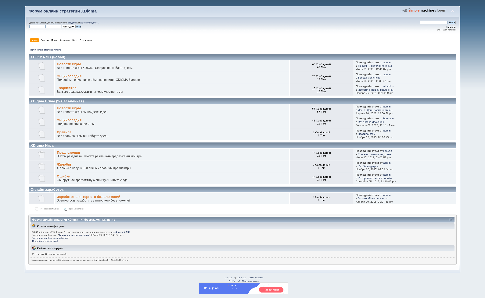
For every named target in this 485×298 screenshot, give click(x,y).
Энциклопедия (69, 76)
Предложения (68, 152)
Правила (64, 132)
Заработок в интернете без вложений (88, 197)
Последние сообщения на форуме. (51, 238)
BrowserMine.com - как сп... (375, 198)
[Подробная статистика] (45, 241)
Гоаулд (387, 150)
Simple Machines (256, 278)
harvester (389, 118)
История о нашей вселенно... (376, 89)
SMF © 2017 (241, 278)
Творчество (67, 88)
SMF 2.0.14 (230, 278)
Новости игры (69, 64)
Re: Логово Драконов (371, 122)
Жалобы (64, 164)
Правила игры (366, 133)
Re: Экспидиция (368, 166)
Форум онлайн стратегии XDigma (62, 11)
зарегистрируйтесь (89, 23)
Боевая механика (369, 77)
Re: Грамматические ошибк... (376, 178)
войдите (72, 23)
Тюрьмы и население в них (375, 65)
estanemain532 (121, 232)
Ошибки (63, 176)
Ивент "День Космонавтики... (375, 110)
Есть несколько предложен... (375, 154)
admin (387, 62)
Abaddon (388, 86)
